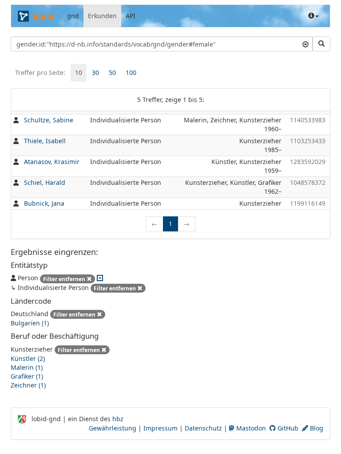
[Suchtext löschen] (305, 44)
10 (78, 72)
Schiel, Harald (44, 182)
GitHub (287, 428)
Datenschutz (203, 428)
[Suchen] (321, 43)
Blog (315, 428)
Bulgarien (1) (30, 323)
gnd (73, 16)
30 (95, 72)
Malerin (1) (27, 367)
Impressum (160, 428)
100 (131, 72)
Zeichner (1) (28, 385)
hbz (117, 419)
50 (112, 72)
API (130, 16)
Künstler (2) (28, 358)
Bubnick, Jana (44, 203)
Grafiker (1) (27, 376)
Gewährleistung (112, 428)
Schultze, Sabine (48, 120)
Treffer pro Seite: (40, 72)
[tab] (79, 73)
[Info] (313, 16)
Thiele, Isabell (45, 141)
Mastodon (250, 428)
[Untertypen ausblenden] (100, 278)
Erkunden (102, 16)
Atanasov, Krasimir (51, 161)
